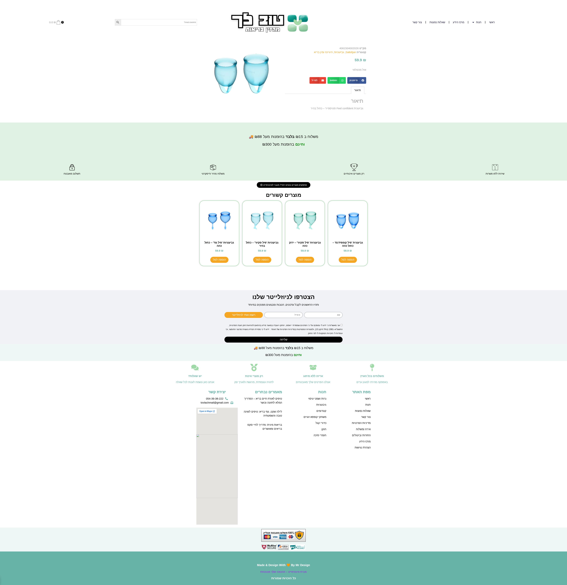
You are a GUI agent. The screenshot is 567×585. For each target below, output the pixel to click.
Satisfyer (351, 52)
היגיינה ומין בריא (323, 52)
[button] (356, 80)
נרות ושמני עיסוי (317, 398)
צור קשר (417, 22)
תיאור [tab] (357, 90)
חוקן (323, 429)
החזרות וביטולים (361, 435)
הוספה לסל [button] (347, 259)
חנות (368, 404)
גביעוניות (339, 52)
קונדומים (321, 410)
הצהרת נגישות (363, 447)
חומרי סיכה (320, 435)
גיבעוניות (321, 404)
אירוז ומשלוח (363, 429)
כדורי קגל (321, 423)
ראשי (492, 22)
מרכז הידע (458, 22)
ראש (368, 398)
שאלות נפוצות (437, 22)
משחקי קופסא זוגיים (315, 416)
